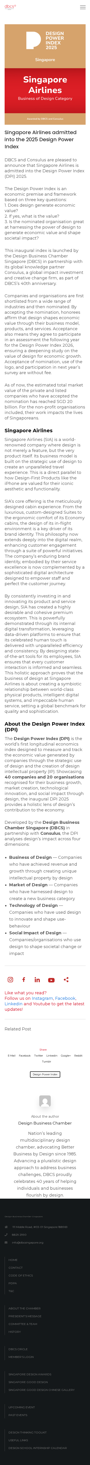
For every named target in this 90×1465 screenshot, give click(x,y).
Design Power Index (45, 1074)
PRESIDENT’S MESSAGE (25, 1316)
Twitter (38, 1055)
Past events (18, 1415)
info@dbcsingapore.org (27, 1242)
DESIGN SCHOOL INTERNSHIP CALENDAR (38, 1448)
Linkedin (51, 1055)
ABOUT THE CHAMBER (25, 1308)
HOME (13, 1260)
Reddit (78, 1055)
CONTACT (16, 1267)
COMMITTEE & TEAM (23, 1324)
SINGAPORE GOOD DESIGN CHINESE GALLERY (42, 1390)
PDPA (13, 1283)
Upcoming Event (22, 1407)
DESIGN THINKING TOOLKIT (28, 1432)
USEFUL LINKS (18, 1440)
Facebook (25, 1055)
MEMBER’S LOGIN (21, 1357)
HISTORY (15, 1331)
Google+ (66, 1055)
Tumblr (46, 1061)
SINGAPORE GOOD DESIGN (28, 1382)
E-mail (11, 1055)
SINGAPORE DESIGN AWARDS (30, 1374)
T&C (11, 1291)
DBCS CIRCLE (18, 1349)
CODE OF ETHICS (21, 1275)
